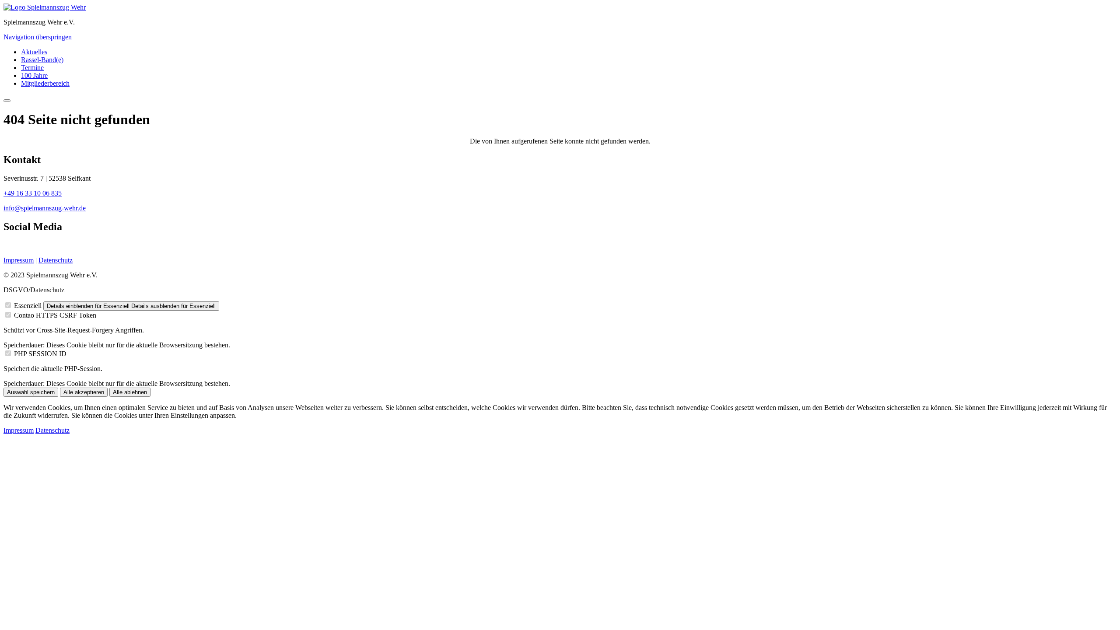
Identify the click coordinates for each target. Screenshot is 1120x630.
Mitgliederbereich (45, 83)
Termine (32, 67)
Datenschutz (55, 260)
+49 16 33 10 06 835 (33, 193)
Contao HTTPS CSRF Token (55, 315)
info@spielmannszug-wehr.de (45, 208)
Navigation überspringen (38, 37)
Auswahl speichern (31, 392)
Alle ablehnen (130, 392)
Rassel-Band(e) (42, 59)
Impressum (19, 260)
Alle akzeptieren (83, 392)
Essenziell (28, 305)
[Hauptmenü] (7, 100)
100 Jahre (34, 75)
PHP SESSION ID (40, 353)
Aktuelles (34, 52)
